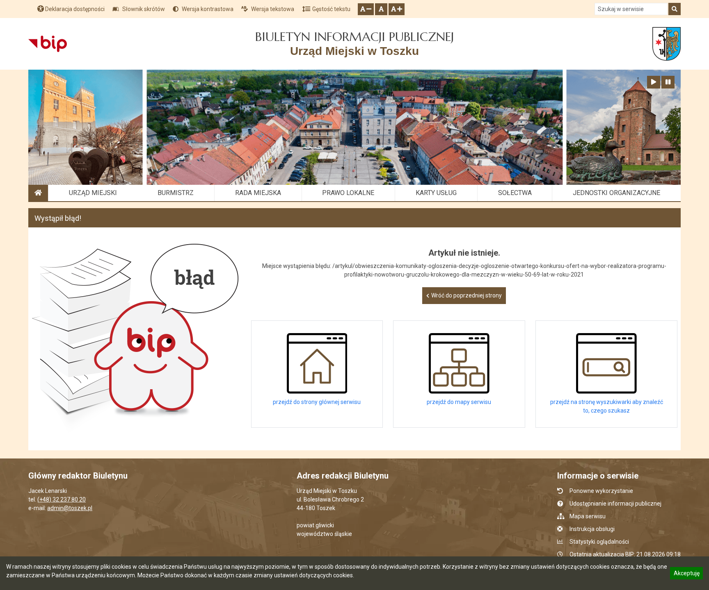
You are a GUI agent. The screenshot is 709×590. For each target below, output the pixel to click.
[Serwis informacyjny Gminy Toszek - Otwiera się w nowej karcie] (666, 44)
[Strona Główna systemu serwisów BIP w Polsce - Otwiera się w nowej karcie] (47, 44)
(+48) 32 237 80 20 (61, 499)
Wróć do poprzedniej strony (466, 295)
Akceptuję (686, 574)
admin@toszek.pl (69, 508)
